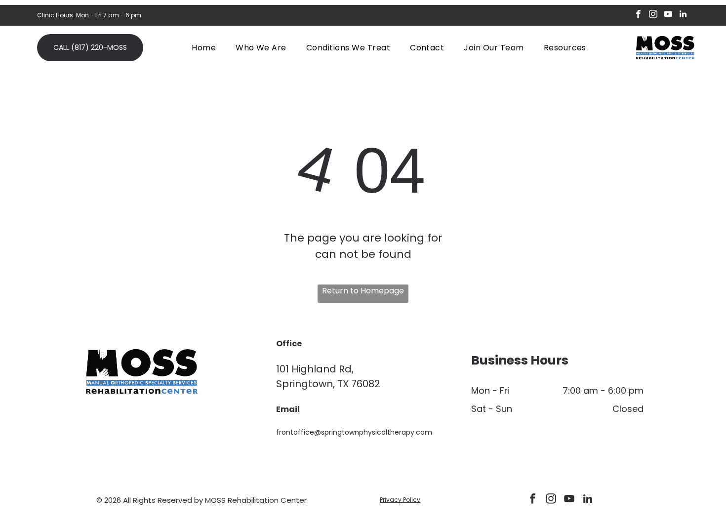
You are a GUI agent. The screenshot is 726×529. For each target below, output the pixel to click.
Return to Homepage (363, 290)
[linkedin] (683, 15)
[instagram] (653, 15)
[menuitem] (204, 47)
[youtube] (668, 15)
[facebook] (638, 15)
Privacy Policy (400, 499)
